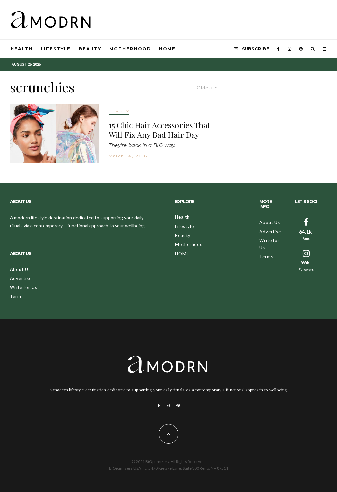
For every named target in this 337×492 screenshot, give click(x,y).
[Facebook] (278, 49)
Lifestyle (56, 48)
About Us (20, 269)
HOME (167, 48)
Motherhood (130, 48)
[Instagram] (289, 49)
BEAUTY (119, 111)
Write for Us (23, 287)
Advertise (21, 278)
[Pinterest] (301, 49)
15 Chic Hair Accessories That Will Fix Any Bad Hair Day (159, 129)
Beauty (90, 48)
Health (22, 48)
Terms (17, 296)
